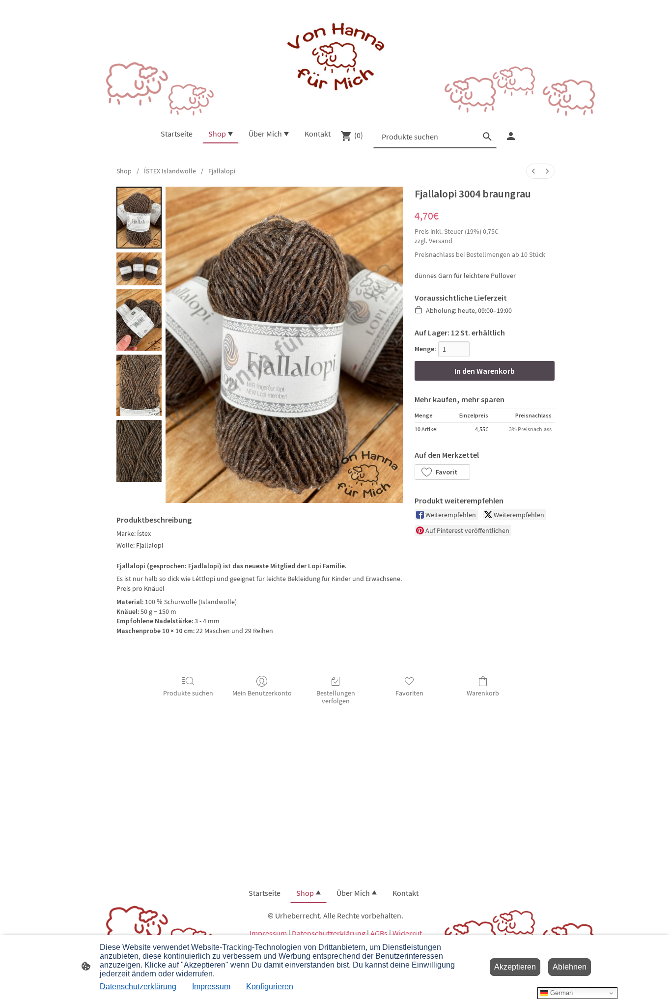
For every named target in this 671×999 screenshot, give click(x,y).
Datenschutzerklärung (328, 933)
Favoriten (409, 693)
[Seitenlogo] (335, 57)
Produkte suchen (188, 693)
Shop (124, 170)
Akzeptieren (515, 967)
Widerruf (407, 933)
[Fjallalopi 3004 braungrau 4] (139, 450)
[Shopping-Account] (511, 136)
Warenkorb (483, 693)
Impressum (268, 933)
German (560, 993)
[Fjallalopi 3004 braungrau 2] (139, 320)
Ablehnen (570, 967)
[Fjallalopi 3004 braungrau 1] (139, 268)
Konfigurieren (269, 986)
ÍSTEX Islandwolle (170, 170)
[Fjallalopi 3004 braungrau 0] (139, 217)
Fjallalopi (221, 170)
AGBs (379, 933)
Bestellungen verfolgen (335, 697)
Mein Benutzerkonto (262, 693)
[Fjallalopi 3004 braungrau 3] (139, 385)
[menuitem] (533, 171)
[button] (442, 472)
